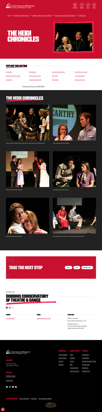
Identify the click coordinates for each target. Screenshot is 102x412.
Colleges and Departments (21, 15)
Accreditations (74, 368)
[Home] (20, 5)
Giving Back (55, 79)
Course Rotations (80, 76)
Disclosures (85, 368)
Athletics (72, 358)
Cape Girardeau (63, 354)
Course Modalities (24, 398)
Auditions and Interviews (13, 76)
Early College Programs (45, 398)
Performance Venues (35, 76)
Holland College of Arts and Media (41, 15)
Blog (71, 364)
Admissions (9, 79)
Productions (82, 15)
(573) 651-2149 (10, 318)
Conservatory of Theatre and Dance (65, 15)
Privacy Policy (86, 364)
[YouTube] (16, 387)
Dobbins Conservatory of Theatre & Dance (27, 298)
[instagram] (10, 308)
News (71, 354)
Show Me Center (74, 371)
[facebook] (7, 308)
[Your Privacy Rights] (3, 409)
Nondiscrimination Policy (89, 361)
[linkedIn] (13, 387)
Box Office (55, 76)
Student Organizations (58, 72)
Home (9, 15)
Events (72, 361)
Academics (9, 72)
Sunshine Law (86, 371)
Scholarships (32, 72)
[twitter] (13, 308)
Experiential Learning (81, 72)
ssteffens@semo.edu (44, 318)
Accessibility (85, 358)
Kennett (61, 361)
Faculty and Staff (80, 79)
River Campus (63, 358)
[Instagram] (10, 387)
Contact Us (9, 380)
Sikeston (61, 364)
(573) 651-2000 (10, 376)
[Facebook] (7, 387)
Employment (85, 354)
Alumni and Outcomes (35, 79)
